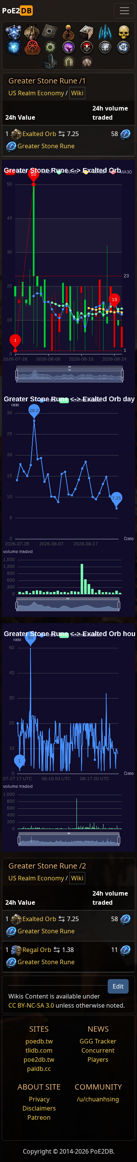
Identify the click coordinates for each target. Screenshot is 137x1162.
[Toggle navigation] (124, 10)
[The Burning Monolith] (50, 60)
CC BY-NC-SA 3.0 (31, 1005)
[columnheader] (45, 113)
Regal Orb (36, 950)
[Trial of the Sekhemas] (68, 60)
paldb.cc (39, 1068)
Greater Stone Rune (46, 146)
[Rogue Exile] (32, 45)
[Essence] (105, 30)
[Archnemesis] (123, 30)
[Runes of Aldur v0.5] (14, 30)
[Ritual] (87, 45)
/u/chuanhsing (98, 1099)
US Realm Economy (36, 93)
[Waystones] (50, 30)
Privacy (39, 1099)
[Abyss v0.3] (50, 45)
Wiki (77, 93)
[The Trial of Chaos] (87, 60)
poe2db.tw (39, 1059)
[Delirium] (105, 45)
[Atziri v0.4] (32, 30)
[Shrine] (68, 30)
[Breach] (68, 45)
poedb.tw (39, 1041)
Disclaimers (39, 1108)
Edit (118, 986)
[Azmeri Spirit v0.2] (14, 45)
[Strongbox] (87, 30)
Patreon (39, 1117)
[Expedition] (123, 45)
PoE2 (17, 10)
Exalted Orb (39, 134)
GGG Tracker (98, 1041)
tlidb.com (39, 1050)
